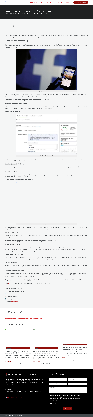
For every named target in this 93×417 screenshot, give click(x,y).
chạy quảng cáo (10, 318)
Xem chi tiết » (8, 361)
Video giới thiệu (53, 400)
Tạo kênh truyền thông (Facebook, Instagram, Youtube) (63, 397)
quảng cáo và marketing (36, 318)
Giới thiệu (44, 2)
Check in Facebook (66, 398)
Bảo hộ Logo (53, 403)
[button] (86, 26)
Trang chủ (34, 2)
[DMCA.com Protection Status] (14, 397)
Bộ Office (60, 395)
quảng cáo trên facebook (22, 318)
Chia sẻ (59, 2)
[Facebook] (7, 394)
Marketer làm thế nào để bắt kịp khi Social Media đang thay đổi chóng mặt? (45, 353)
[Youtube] (10, 394)
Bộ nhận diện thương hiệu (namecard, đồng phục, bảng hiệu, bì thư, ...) (66, 401)
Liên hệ (67, 2)
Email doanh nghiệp (54, 398)
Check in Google (76, 398)
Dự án (52, 2)
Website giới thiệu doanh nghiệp (72, 395)
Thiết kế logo (53, 395)
